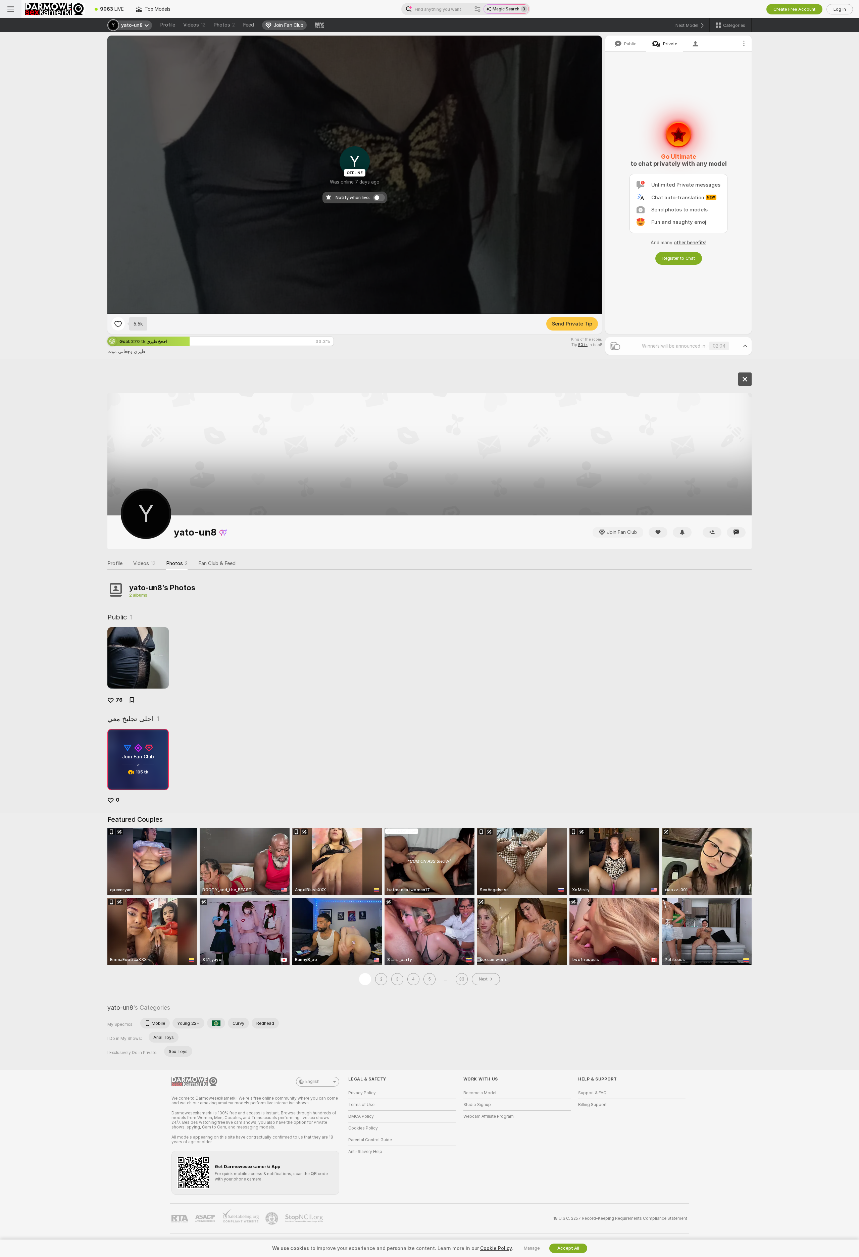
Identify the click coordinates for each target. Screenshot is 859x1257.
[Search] (477, 9)
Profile (167, 25)
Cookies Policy (363, 1128)
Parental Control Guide (370, 1140)
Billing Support (592, 1104)
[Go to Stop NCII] (304, 1218)
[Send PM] (736, 532)
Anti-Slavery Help (365, 1151)
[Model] (745, 379)
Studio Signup (477, 1104)
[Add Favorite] (118, 324)
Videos (194, 25)
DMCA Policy (361, 1116)
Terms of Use (361, 1104)
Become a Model (479, 1093)
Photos (224, 25)
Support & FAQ (592, 1093)
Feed (248, 25)
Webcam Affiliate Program (488, 1116)
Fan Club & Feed (217, 563)
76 (119, 700)
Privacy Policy (362, 1093)
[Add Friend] (712, 532)
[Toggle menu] (10, 9)
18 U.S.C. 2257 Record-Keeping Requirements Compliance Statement (620, 1218)
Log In (839, 9)
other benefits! (690, 242)
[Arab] (216, 1023)
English (312, 1081)
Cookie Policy (496, 1248)
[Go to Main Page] (55, 9)
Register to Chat (678, 258)
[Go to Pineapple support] (272, 1218)
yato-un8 (120, 1007)
